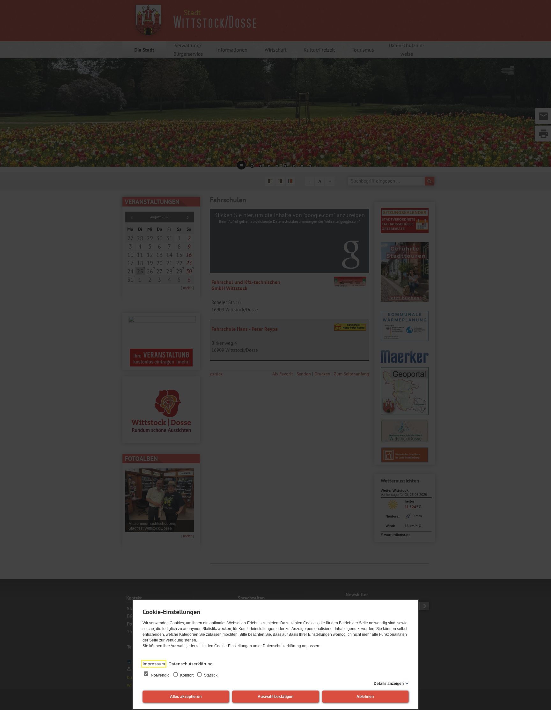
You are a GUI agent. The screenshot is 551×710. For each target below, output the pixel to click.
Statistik (210, 675)
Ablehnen (365, 696)
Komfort (187, 675)
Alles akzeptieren (186, 696)
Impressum (154, 663)
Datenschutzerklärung (190, 663)
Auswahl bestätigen (275, 696)
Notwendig (160, 675)
